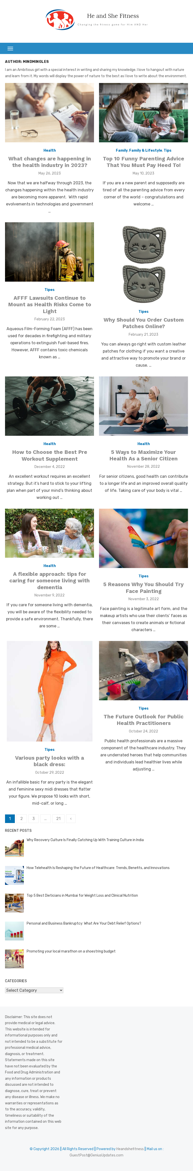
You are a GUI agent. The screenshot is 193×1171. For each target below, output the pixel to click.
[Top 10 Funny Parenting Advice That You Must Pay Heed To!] (143, 112)
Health (49, 150)
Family (122, 150)
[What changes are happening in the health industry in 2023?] (49, 112)
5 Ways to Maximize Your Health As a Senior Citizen (143, 455)
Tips (167, 150)
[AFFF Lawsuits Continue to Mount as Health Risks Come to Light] (49, 252)
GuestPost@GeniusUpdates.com (96, 1155)
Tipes (49, 290)
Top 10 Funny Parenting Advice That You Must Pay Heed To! (143, 161)
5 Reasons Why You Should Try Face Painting (143, 587)
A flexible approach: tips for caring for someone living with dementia (49, 580)
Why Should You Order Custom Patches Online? (144, 323)
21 (58, 818)
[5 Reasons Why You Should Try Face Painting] (143, 538)
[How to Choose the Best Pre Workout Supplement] (49, 406)
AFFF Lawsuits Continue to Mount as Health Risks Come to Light (49, 304)
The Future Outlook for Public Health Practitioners (143, 719)
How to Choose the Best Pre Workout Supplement (49, 455)
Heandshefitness (130, 1149)
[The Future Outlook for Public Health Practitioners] (143, 670)
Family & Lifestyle (145, 150)
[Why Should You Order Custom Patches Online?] (143, 262)
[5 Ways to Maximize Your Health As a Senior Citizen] (143, 406)
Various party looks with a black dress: (49, 761)
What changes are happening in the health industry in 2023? (49, 161)
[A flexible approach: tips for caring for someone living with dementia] (49, 533)
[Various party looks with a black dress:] (49, 691)
